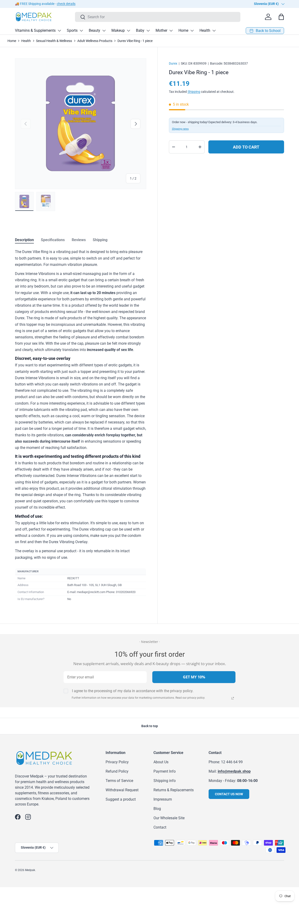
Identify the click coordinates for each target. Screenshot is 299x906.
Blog (157, 808)
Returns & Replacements (173, 790)
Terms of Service (119, 780)
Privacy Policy (117, 762)
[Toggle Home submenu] (192, 30)
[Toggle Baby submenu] (148, 30)
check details (66, 4)
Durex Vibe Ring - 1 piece (135, 41)
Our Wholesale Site (169, 818)
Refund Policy (117, 771)
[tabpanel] (80, 426)
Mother (161, 30)
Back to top (149, 726)
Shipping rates (180, 128)
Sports (72, 30)
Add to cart (246, 147)
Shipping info (164, 780)
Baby (140, 30)
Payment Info (164, 771)
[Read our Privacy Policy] (232, 698)
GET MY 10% (194, 677)
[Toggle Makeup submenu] (128, 30)
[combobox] (157, 17)
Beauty (94, 30)
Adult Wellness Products (94, 41)
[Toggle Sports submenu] (81, 30)
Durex (173, 63)
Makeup (118, 30)
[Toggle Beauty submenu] (104, 30)
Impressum (162, 799)
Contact (159, 827)
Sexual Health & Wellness (54, 41)
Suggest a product (121, 799)
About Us (160, 762)
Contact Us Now (229, 794)
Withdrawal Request (122, 790)
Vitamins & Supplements (35, 30)
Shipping (194, 92)
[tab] (24, 240)
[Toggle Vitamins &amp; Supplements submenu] (59, 30)
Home (183, 30)
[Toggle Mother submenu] (171, 30)
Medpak (30, 870)
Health (204, 30)
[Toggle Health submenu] (214, 30)
